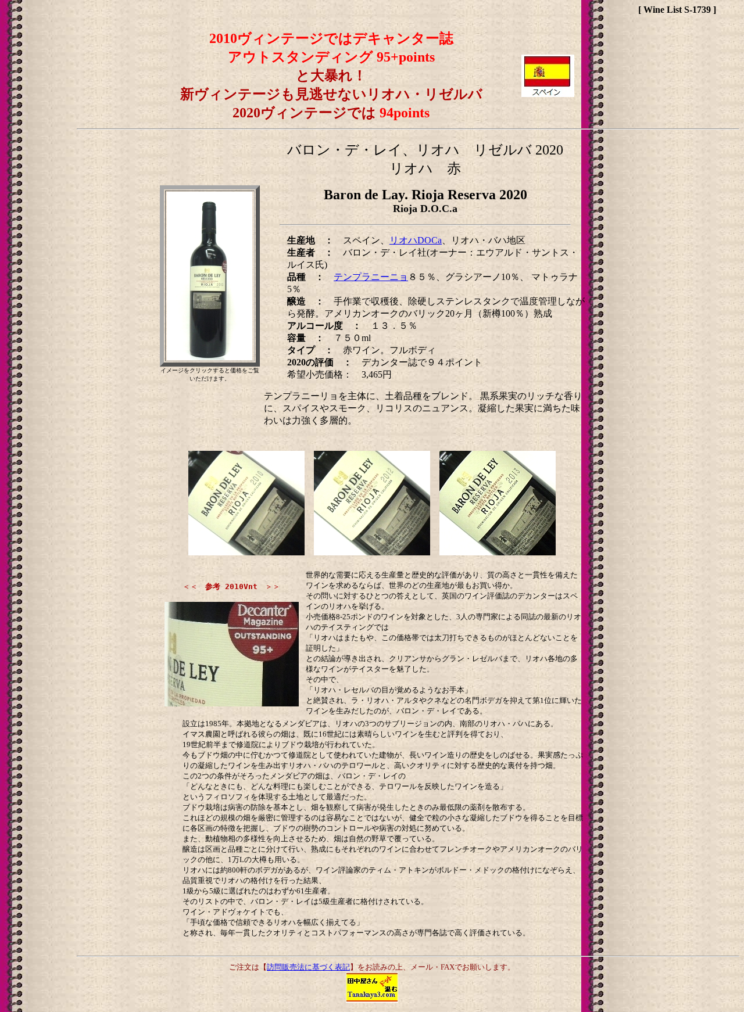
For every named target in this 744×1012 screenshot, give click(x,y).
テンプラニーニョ (371, 277)
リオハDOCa (415, 240)
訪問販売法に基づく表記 (308, 967)
